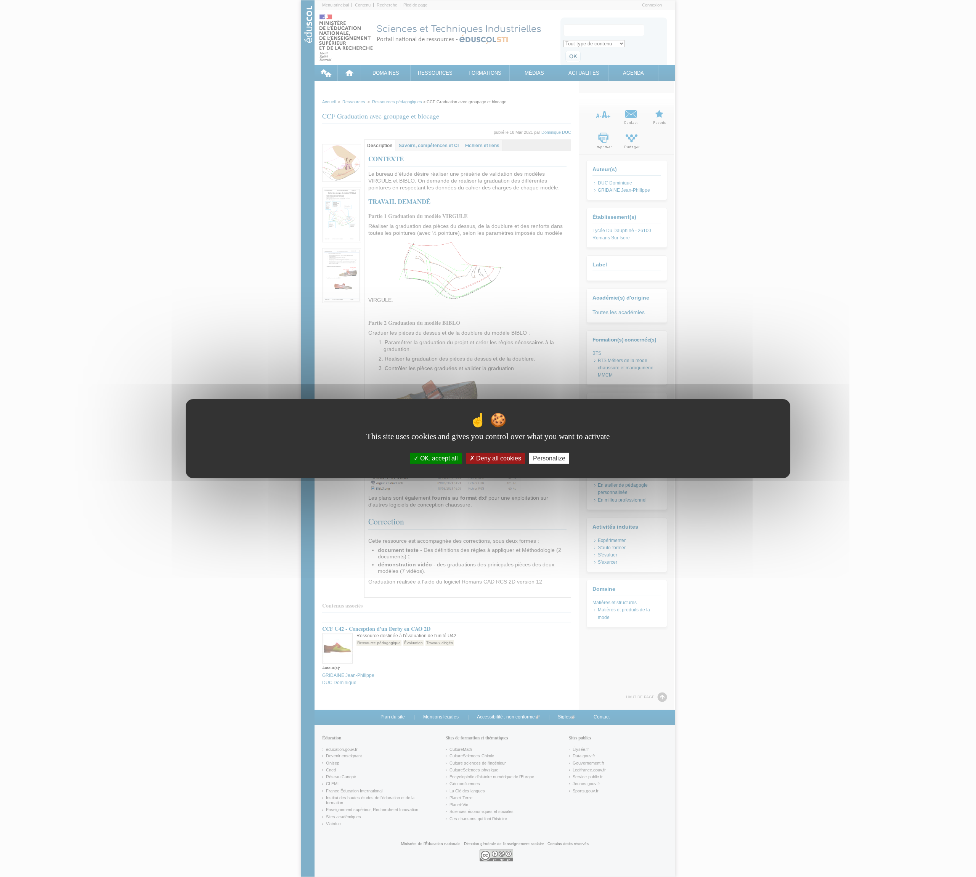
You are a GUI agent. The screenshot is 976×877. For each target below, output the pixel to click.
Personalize (549, 458)
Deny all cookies (498, 458)
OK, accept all (438, 458)
